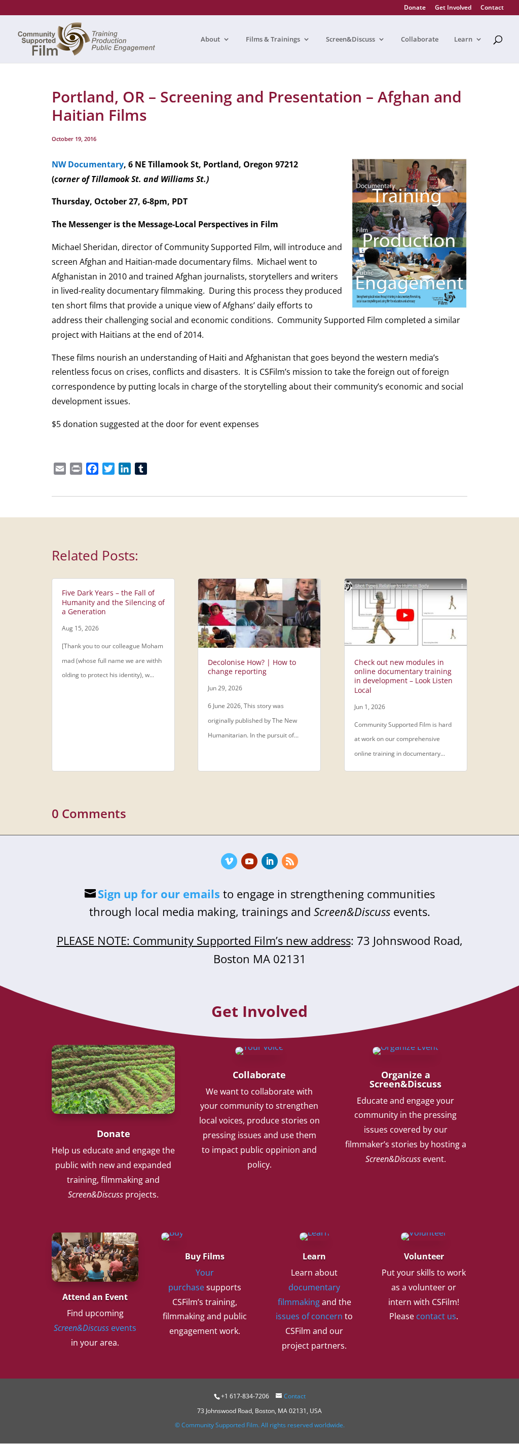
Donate (415, 8)
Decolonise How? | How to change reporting (252, 666)
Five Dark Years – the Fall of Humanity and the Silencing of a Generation (113, 602)
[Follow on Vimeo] (229, 861)
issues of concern (309, 1316)
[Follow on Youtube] (249, 861)
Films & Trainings (273, 40)
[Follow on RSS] (290, 861)
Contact (492, 8)
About (210, 40)
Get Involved (453, 8)
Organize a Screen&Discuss (405, 1079)
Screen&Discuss (350, 40)
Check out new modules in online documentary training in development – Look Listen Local (403, 676)
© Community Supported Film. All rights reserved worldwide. (260, 1425)
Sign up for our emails (159, 893)
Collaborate (419, 40)
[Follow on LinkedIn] (270, 861)
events (95, 1327)
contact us (436, 1316)
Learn (463, 40)
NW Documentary (88, 164)
